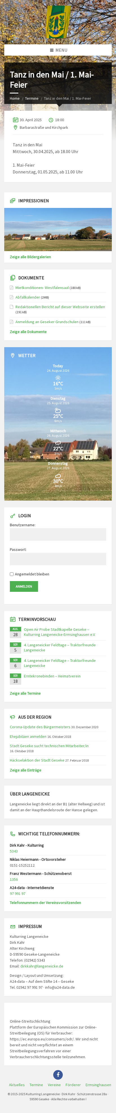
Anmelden (24, 586)
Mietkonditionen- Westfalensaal (42, 287)
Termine (32, 98)
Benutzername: (22, 525)
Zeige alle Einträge (25, 770)
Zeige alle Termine (25, 693)
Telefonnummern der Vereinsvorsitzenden (45, 902)
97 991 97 (17, 893)
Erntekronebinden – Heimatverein (52, 676)
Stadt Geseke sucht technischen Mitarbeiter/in (49, 745)
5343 (14, 851)
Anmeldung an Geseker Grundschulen (47, 321)
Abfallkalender (27, 297)
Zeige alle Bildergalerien (30, 256)
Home (15, 98)
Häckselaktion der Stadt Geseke (37, 760)
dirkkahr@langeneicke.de (41, 966)
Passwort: (18, 549)
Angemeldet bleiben (32, 574)
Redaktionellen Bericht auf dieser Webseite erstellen (60, 306)
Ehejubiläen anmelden (28, 736)
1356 (14, 879)
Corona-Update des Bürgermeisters (40, 726)
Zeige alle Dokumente (28, 331)
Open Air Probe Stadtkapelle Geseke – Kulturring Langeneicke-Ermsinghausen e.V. (59, 632)
